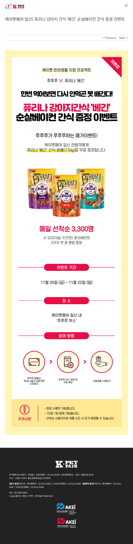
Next (122, 37)
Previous (110, 37)
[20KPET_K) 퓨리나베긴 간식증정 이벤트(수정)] (66, 51)
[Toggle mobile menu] (126, 5)
